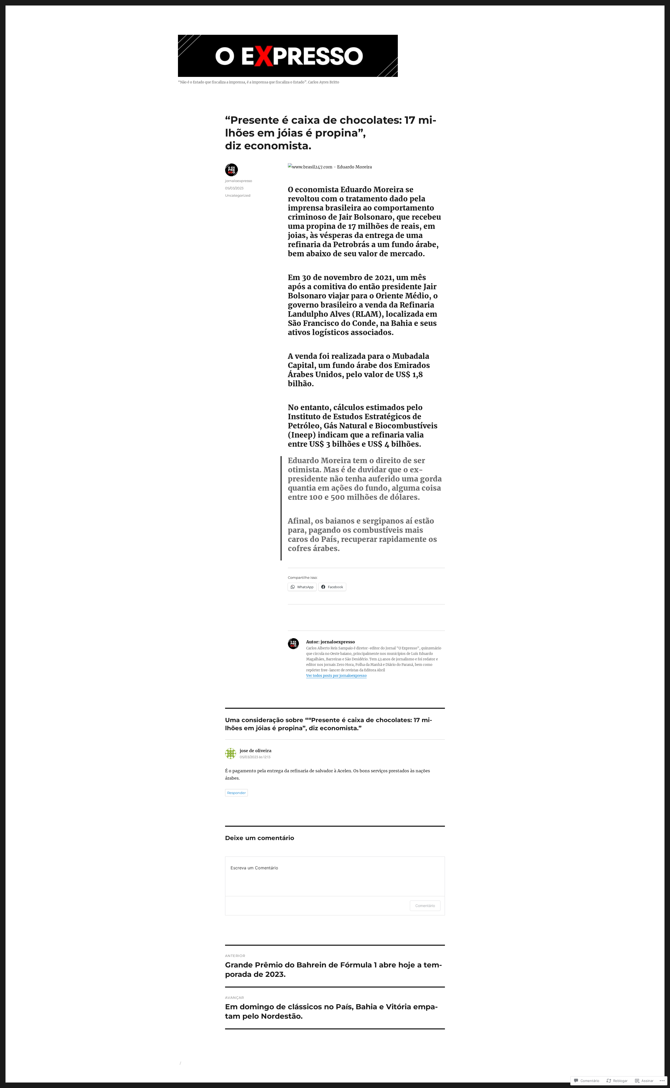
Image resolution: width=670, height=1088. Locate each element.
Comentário (425, 905)
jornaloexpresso (238, 181)
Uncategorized (237, 195)
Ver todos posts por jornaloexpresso (336, 675)
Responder (236, 793)
